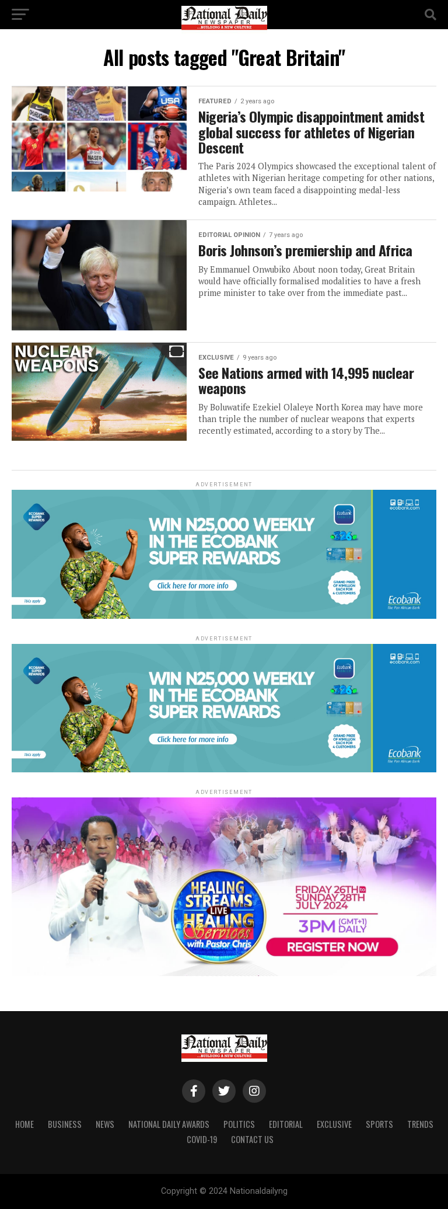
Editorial (286, 1124)
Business (65, 1124)
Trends (420, 1124)
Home (24, 1124)
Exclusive (334, 1124)
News (105, 1124)
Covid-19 (202, 1139)
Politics (239, 1124)
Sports (379, 1124)
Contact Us (252, 1139)
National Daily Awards (168, 1124)
